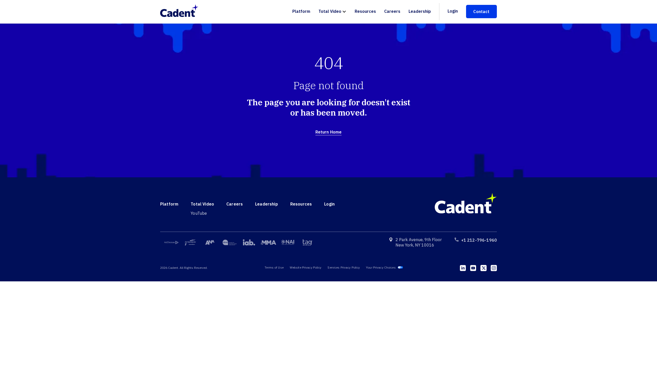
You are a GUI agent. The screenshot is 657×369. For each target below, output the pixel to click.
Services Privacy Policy (343, 267)
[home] (182, 11)
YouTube (199, 213)
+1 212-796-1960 (479, 240)
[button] (332, 11)
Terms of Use (274, 267)
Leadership (420, 11)
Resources (365, 11)
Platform (301, 11)
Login (453, 11)
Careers (392, 11)
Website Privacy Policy (306, 267)
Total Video (329, 11)
